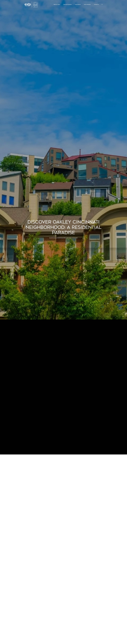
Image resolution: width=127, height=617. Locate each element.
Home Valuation (87, 4)
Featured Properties (67, 4)
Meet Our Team (57, 4)
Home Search (78, 4)
